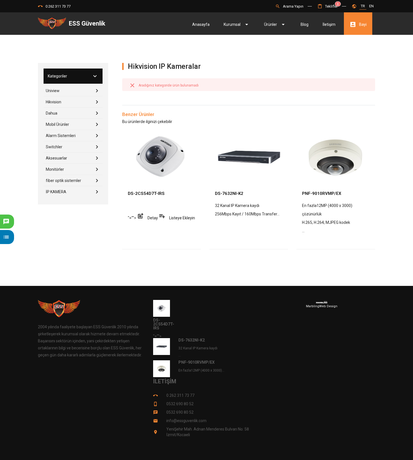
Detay (148, 218)
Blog (304, 24)
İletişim (329, 24)
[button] (327, 6)
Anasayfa (201, 24)
